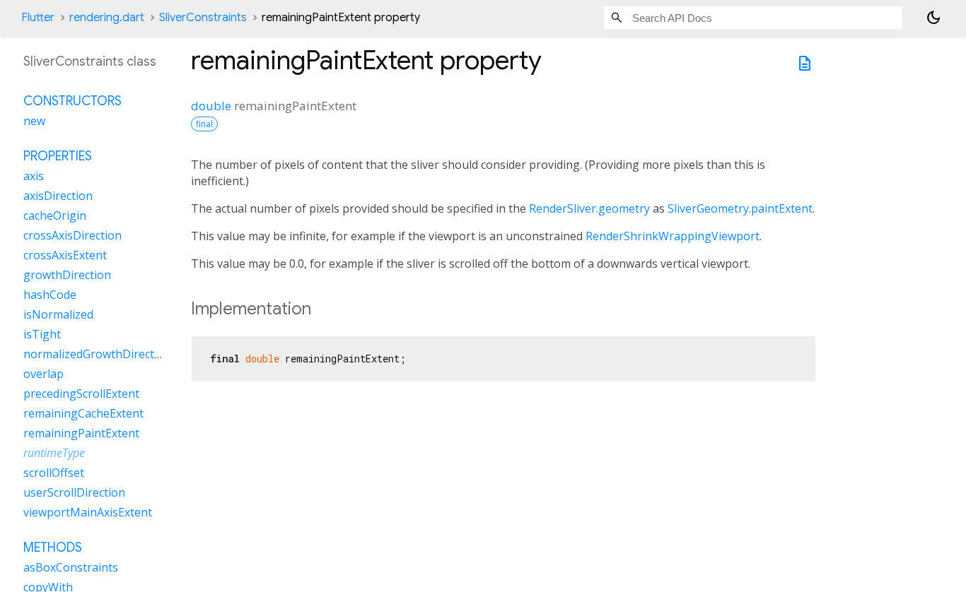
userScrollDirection (74, 492)
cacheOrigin (54, 215)
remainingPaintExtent (81, 433)
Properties (57, 156)
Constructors (72, 101)
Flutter (37, 18)
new (34, 121)
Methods (52, 547)
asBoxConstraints (70, 567)
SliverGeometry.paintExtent (740, 208)
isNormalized (58, 314)
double (211, 105)
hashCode (49, 294)
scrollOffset (53, 472)
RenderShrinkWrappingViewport (673, 236)
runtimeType (54, 453)
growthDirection (67, 275)
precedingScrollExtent (81, 393)
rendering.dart (106, 18)
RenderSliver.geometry (589, 208)
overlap (43, 373)
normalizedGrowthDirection (97, 354)
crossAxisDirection (72, 235)
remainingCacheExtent (83, 413)
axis (33, 176)
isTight (42, 334)
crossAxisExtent (65, 255)
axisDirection (58, 195)
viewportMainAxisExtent (87, 512)
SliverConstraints (203, 18)
